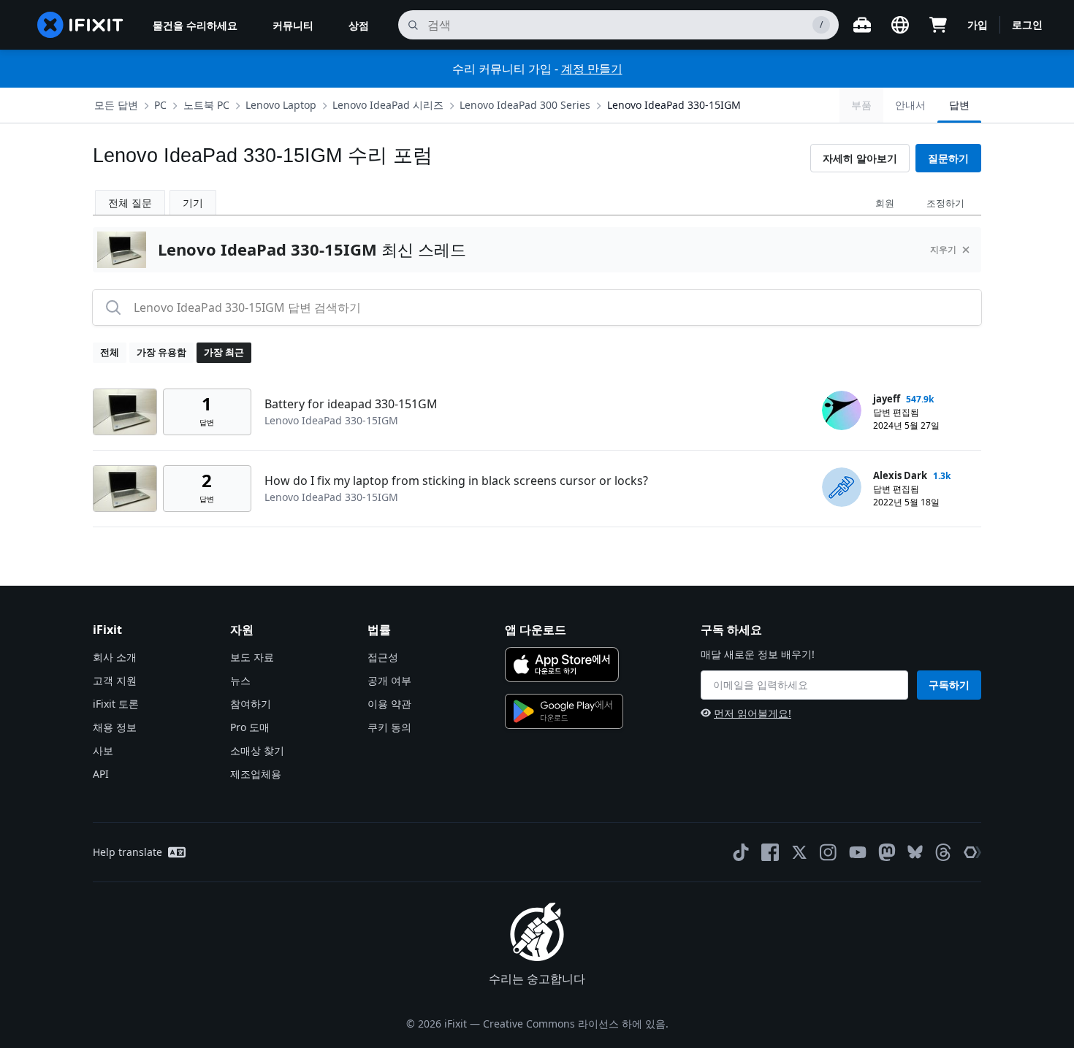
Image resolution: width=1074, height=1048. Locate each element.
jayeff (886, 398)
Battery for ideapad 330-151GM (351, 404)
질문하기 (948, 158)
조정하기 (945, 203)
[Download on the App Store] (562, 664)
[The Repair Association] (972, 852)
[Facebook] (770, 852)
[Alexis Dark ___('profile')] (841, 487)
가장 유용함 (161, 352)
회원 (884, 203)
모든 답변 (116, 105)
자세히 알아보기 (860, 158)
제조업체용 (255, 774)
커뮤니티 (293, 25)
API (101, 774)
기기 (193, 203)
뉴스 (240, 680)
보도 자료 (252, 657)
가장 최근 (224, 352)
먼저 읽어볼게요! (752, 713)
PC (160, 105)
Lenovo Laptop (280, 105)
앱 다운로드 (535, 629)
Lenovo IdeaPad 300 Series (525, 105)
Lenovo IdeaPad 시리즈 (387, 105)
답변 (959, 105)
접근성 (382, 657)
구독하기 (949, 685)
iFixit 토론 (116, 704)
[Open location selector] (900, 24)
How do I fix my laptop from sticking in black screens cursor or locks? (456, 481)
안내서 (910, 105)
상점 (359, 25)
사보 (103, 750)
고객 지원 (115, 680)
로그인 (1027, 24)
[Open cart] (938, 24)
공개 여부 (389, 680)
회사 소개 (115, 657)
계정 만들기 (591, 69)
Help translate (127, 852)
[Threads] (943, 852)
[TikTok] (741, 852)
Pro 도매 (250, 727)
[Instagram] (828, 852)
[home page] (80, 25)
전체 (109, 352)
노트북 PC (206, 105)
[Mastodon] (887, 852)
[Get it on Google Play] (564, 711)
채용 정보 (115, 727)
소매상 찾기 (257, 750)
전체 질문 (130, 203)
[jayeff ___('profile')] (841, 410)
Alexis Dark (900, 475)
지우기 (943, 249)
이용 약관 (389, 704)
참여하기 (250, 704)
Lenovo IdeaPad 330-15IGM (674, 105)
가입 (977, 24)
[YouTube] (858, 852)
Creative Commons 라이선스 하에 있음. (576, 1023)
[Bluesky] (915, 852)
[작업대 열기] (862, 24)
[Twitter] (799, 852)
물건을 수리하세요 (195, 25)
